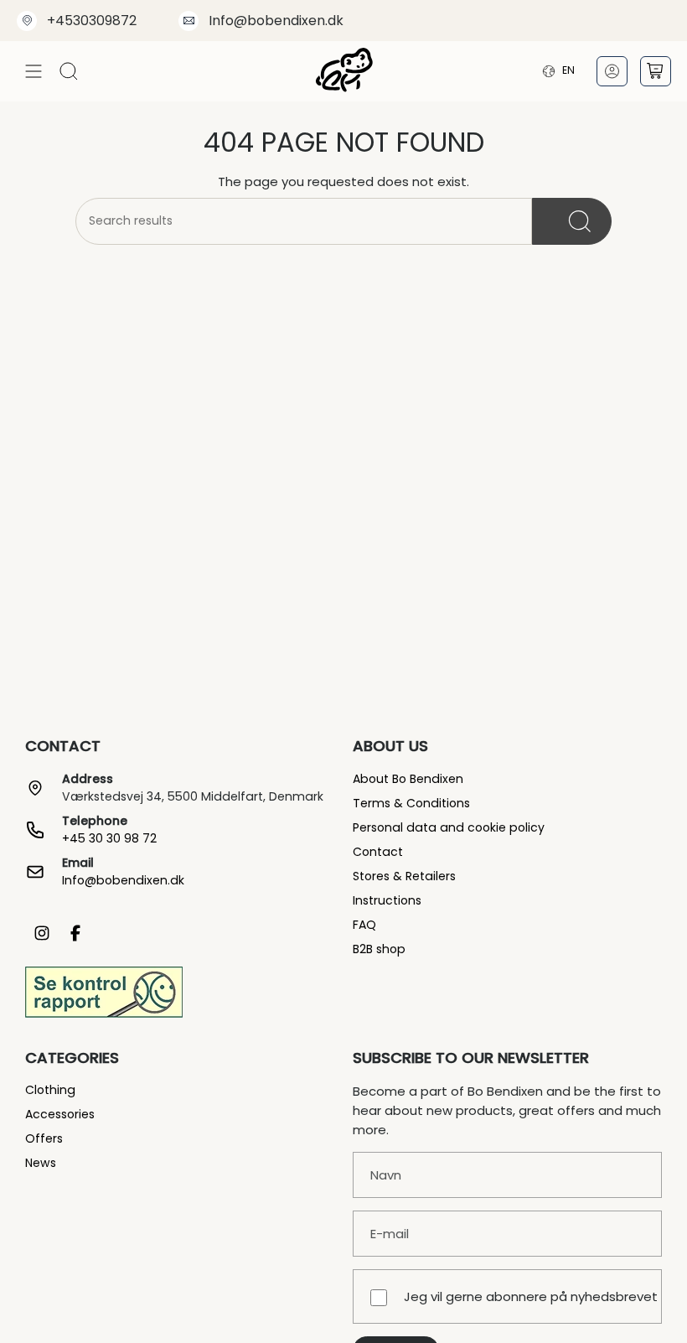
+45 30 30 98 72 (109, 838)
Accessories (60, 1114)
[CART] (655, 71)
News (40, 1162)
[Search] (572, 221)
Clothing (50, 1089)
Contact (378, 851)
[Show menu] (33, 71)
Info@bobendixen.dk (276, 20)
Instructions (387, 900)
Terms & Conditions (411, 803)
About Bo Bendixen (408, 778)
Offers (44, 1138)
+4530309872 (92, 20)
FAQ (364, 924)
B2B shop (379, 949)
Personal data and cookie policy (449, 827)
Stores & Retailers (404, 876)
